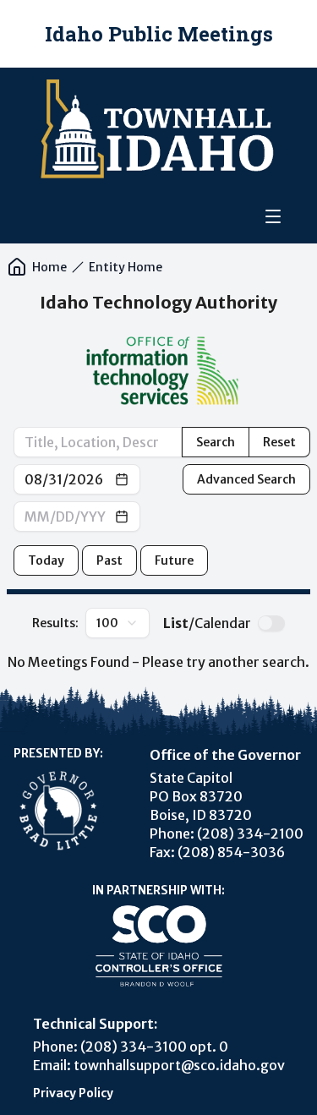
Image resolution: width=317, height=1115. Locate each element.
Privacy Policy (73, 1093)
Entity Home (125, 267)
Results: (75, 623)
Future (174, 560)
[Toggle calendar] (122, 479)
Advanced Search (246, 479)
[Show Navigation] (273, 216)
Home (49, 267)
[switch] (271, 623)
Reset (279, 442)
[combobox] (117, 623)
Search (215, 442)
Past (109, 560)
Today (46, 560)
